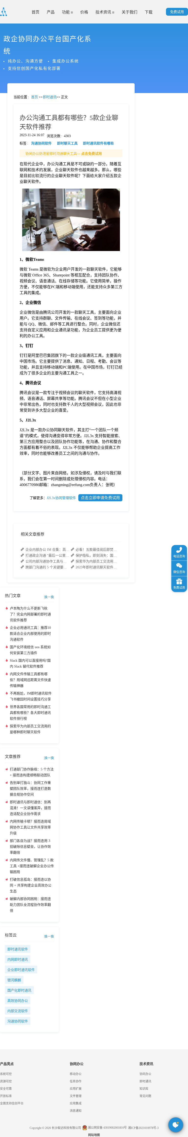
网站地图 (94, 1135)
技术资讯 (103, 12)
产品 (51, 12)
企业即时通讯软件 (21, 970)
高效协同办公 (17, 1001)
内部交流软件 (17, 1011)
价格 (84, 12)
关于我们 (129, 12)
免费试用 (177, 12)
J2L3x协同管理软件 (61, 498)
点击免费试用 (91, 154)
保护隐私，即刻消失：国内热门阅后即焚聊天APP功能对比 (98, 555)
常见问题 (17, 171)
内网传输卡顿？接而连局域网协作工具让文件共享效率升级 (30, 827)
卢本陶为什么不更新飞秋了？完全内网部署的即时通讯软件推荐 (30, 614)
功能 (66, 12)
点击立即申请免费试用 (100, 498)
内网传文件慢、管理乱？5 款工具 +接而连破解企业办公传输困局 (32, 866)
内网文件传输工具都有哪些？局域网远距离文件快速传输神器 (30, 680)
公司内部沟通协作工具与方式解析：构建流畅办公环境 (47, 561)
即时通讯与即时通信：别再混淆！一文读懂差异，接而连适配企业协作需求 (30, 808)
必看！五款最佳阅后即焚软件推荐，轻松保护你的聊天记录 (98, 549)
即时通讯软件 (17, 949)
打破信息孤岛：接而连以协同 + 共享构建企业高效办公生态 (30, 885)
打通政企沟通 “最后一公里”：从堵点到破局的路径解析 (47, 555)
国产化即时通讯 (19, 990)
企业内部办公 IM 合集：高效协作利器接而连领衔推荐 (47, 549)
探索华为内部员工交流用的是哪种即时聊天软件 (98, 561)
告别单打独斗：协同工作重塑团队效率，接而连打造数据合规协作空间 (30, 788)
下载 (149, 12)
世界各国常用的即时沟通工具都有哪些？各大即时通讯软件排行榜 (30, 712)
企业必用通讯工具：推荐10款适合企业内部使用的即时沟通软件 (30, 633)
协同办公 (145, 1074)
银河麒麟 (14, 980)
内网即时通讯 (17, 959)
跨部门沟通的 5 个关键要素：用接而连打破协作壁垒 (47, 567)
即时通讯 (145, 1081)
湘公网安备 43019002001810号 (107, 1127)
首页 (35, 12)
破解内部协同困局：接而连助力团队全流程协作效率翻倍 (30, 904)
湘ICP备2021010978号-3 (143, 1128)
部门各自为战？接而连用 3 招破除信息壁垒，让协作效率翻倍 (30, 846)
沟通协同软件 (17, 1021)
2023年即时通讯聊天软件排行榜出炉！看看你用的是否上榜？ (98, 567)
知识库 (144, 1088)
